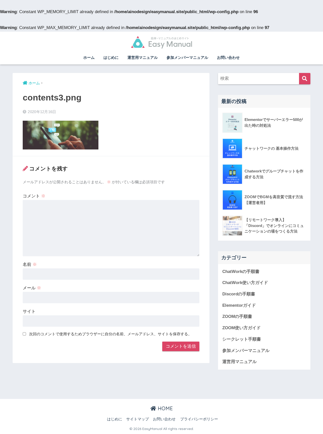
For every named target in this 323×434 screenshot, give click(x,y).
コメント (34, 196)
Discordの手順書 (238, 294)
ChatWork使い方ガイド (245, 282)
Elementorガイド (239, 305)
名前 (30, 264)
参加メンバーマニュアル (187, 57)
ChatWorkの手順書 (240, 271)
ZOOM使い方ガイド (241, 327)
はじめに (111, 57)
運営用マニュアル (142, 57)
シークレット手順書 (241, 339)
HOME (164, 408)
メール (32, 288)
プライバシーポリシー (199, 419)
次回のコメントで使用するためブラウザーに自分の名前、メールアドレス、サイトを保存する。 (110, 334)
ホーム (89, 57)
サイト (29, 311)
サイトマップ (137, 419)
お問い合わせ (228, 57)
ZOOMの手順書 (237, 316)
